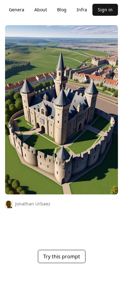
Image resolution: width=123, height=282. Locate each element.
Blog (62, 10)
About (40, 10)
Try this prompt (61, 256)
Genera (16, 10)
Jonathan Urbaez (32, 204)
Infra (82, 10)
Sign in (105, 10)
